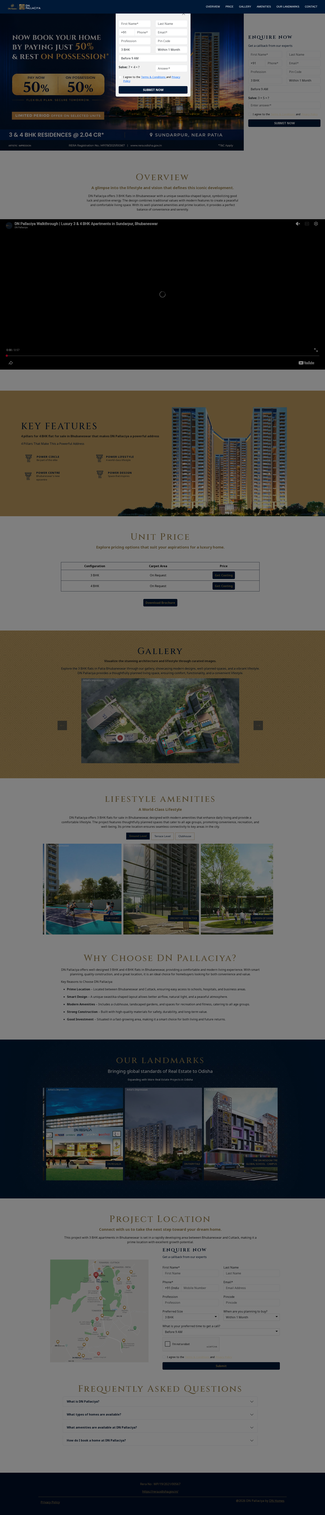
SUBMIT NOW (153, 90)
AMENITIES (264, 6)
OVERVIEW (213, 6)
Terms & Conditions (153, 77)
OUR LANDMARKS (287, 6)
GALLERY (245, 6)
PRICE (229, 6)
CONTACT (311, 6)
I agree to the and (151, 79)
